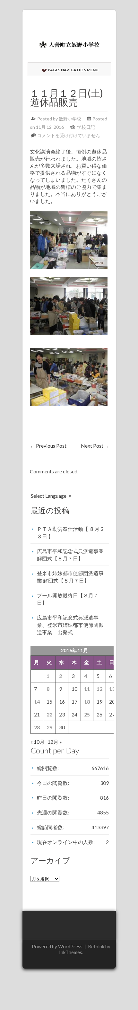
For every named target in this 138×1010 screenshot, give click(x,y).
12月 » (54, 742)
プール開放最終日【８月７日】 (68, 599)
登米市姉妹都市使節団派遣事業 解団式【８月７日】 (70, 577)
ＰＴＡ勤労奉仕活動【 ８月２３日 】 (71, 532)
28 (37, 727)
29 (49, 727)
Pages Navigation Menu (73, 69)
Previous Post (48, 446)
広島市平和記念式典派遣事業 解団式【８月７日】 (70, 554)
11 (87, 689)
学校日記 (86, 127)
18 (87, 701)
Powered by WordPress (57, 946)
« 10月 (37, 742)
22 (49, 714)
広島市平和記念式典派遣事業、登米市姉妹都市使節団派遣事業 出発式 (70, 624)
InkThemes (70, 952)
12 (99, 689)
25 (87, 714)
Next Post (95, 446)
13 (112, 689)
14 (37, 701)
